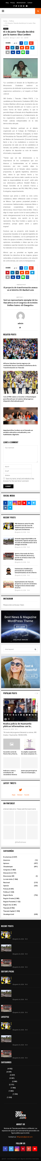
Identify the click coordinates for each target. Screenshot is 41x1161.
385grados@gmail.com (25, 1137)
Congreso (6, 870)
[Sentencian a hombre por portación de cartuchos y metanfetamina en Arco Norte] (8, 571)
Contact (29, 2)
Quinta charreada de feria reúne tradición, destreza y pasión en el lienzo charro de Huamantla (25, 556)
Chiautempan (8, 866)
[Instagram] (17, 1148)
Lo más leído (8, 879)
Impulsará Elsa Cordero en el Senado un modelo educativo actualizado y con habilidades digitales (18, 432)
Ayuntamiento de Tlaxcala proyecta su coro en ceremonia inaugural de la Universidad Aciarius (26, 584)
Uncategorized (8, 914)
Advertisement (21, 2)
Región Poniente (9, 902)
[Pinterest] (23, 1148)
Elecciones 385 (8, 876)
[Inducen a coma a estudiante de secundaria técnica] (11, 762)
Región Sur (7, 905)
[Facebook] (5, 1148)
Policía (5, 889)
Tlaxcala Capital (9, 911)
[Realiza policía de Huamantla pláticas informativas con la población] (20, 709)
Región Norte (8, 895)
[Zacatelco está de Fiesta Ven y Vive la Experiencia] (11, 744)
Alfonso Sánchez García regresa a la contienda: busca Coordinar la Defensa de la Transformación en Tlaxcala (19, 365)
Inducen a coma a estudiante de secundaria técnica (10, 772)
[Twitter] (11, 1148)
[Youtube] (34, 1148)
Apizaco (6, 863)
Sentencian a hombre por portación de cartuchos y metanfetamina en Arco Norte (26, 570)
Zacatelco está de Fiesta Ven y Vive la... (10, 753)
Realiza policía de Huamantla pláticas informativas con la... (17, 725)
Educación (7, 873)
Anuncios (6, 860)
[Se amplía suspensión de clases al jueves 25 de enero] (29, 744)
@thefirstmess (20, 842)
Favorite (26, 795)
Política (6, 28)
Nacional (6, 882)
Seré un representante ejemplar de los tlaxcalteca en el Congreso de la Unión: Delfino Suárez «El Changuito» (20, 303)
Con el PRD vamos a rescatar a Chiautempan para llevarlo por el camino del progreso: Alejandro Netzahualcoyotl (19, 398)
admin (7, 38)
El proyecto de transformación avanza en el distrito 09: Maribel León (20, 289)
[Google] (28, 1148)
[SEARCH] (35, 649)
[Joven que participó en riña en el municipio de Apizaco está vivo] (29, 762)
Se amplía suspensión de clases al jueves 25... (29, 753)
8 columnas (7, 857)
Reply (13, 795)
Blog (7, 2)
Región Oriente (8, 898)
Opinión (6, 886)
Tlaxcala (6, 908)
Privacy (12, 2)
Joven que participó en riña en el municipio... (29, 771)
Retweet (19, 795)
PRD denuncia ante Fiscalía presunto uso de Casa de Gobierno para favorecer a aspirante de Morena (24, 526)
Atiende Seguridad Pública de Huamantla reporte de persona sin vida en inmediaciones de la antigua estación (26, 541)
